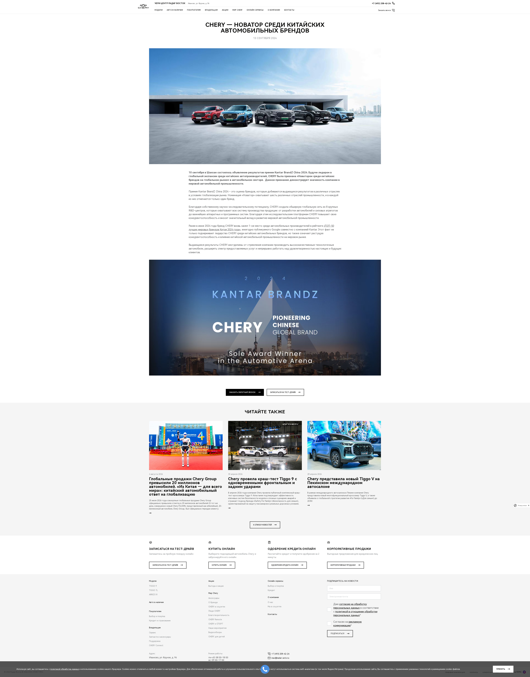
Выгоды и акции (216, 586)
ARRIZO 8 (153, 594)
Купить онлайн (219, 565)
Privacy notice (522, 505)
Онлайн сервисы (255, 10)
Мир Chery (237, 10)
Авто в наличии (175, 10)
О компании (274, 10)
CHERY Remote (215, 619)
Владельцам (211, 10)
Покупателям (194, 10)
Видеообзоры (215, 632)
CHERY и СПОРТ (215, 624)
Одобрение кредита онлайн (284, 565)
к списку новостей (262, 525)
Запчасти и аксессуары (160, 637)
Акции (225, 10)
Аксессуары (213, 598)
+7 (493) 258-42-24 (280, 654)
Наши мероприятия (217, 628)
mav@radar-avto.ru (280, 658)
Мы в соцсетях (274, 606)
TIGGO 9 (153, 586)
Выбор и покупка (157, 616)
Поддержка (154, 641)
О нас (270, 602)
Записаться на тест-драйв (283, 392)
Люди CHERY (214, 611)
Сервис (152, 632)
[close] (528, 505)
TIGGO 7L (153, 590)
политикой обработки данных (64, 669)
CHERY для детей (216, 636)
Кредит (271, 590)
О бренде (213, 602)
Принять (500, 669)
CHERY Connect (156, 645)
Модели (159, 10)
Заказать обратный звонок (242, 392)
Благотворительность (218, 615)
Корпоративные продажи (343, 565)
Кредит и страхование (160, 620)
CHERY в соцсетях (216, 607)
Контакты (289, 10)
